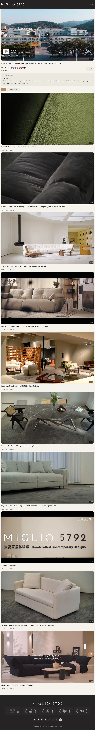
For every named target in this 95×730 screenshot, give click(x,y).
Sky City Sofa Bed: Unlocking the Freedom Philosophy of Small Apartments (28, 506)
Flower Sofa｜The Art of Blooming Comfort (17, 685)
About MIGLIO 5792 (8, 566)
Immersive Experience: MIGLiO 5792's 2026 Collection (20, 386)
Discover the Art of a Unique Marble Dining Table (19, 446)
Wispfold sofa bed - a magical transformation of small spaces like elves (27, 625)
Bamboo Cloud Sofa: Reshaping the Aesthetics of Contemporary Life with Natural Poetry (33, 207)
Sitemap (59, 726)
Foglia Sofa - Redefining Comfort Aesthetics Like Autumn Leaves (24, 326)
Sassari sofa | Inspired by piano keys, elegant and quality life (23, 266)
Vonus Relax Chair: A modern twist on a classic (18, 147)
